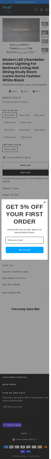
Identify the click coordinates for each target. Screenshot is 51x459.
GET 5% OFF (25, 250)
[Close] (45, 202)
